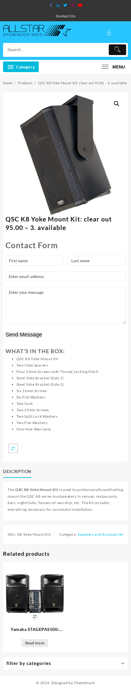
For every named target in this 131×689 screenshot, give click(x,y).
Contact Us (66, 16)
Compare (13, 448)
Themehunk (84, 682)
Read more (34, 643)
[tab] (18, 471)
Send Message (23, 335)
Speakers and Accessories (100, 534)
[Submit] (117, 49)
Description (17, 471)
